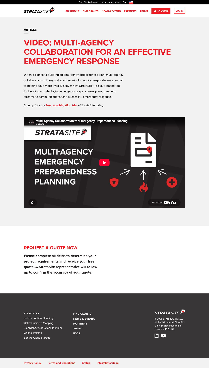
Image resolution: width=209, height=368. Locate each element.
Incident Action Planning (38, 318)
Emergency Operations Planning (43, 328)
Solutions (72, 11)
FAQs (76, 333)
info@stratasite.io (108, 363)
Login (179, 11)
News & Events (111, 11)
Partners (130, 11)
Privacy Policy (32, 363)
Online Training (33, 333)
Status (86, 363)
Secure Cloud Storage (37, 338)
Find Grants (90, 11)
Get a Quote (160, 11)
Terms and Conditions (61, 363)
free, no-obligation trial (61, 105)
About (144, 11)
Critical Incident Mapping (38, 323)
